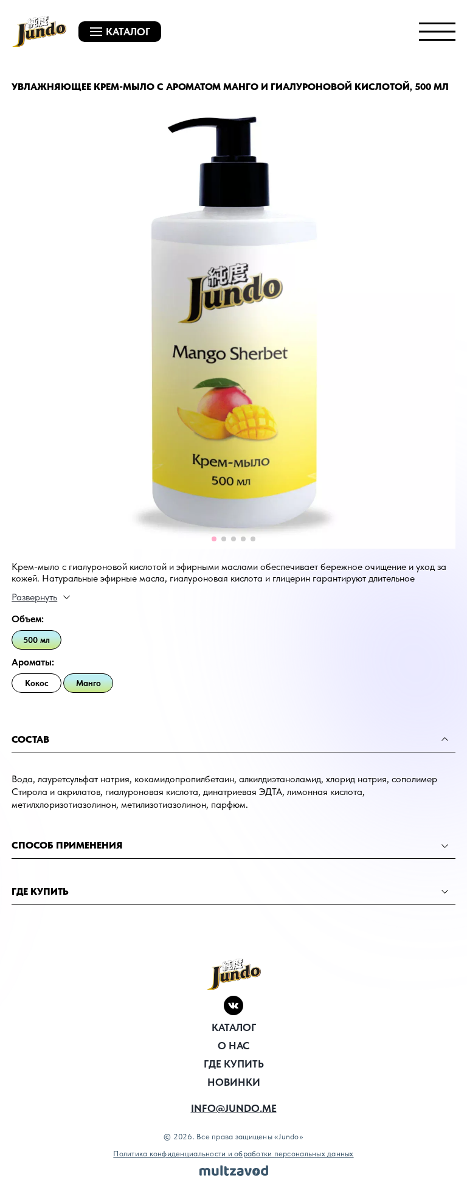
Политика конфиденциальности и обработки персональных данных (233, 1153)
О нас (233, 1046)
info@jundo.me (234, 1108)
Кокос (37, 683)
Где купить (234, 1064)
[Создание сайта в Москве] (233, 1170)
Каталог (234, 1027)
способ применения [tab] (67, 845)
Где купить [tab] (40, 891)
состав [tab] (30, 739)
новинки (233, 1082)
